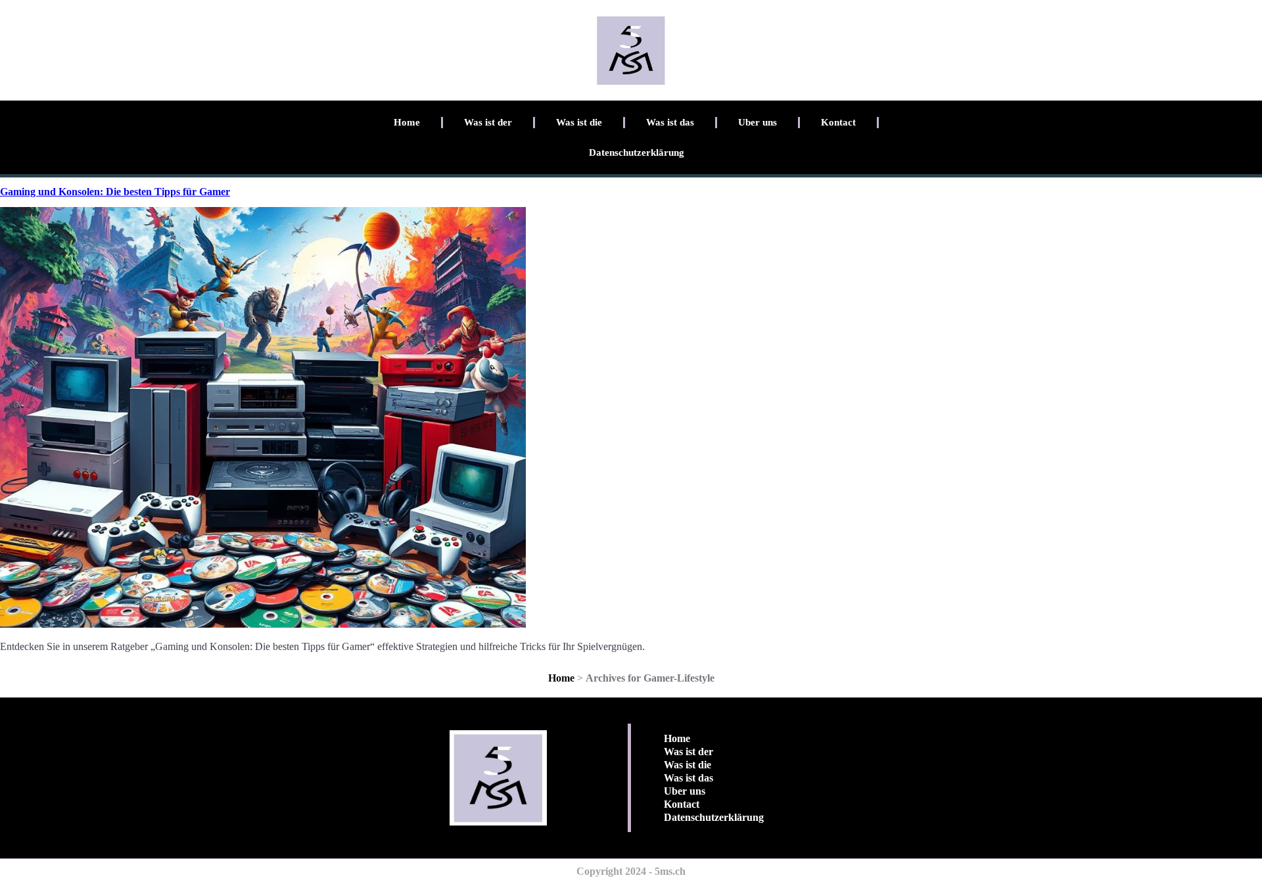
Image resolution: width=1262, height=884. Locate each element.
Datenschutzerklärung (636, 152)
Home (407, 122)
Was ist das (670, 122)
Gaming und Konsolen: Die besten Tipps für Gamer (115, 191)
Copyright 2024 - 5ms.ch (631, 871)
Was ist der (488, 122)
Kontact (838, 122)
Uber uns (757, 122)
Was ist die (579, 122)
